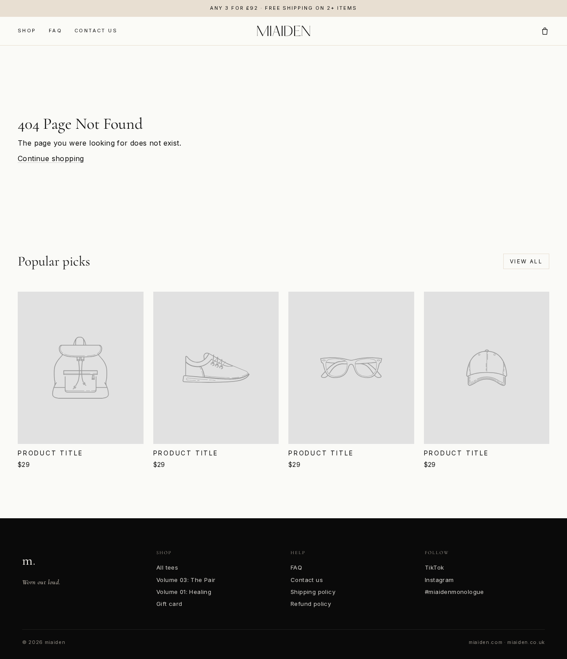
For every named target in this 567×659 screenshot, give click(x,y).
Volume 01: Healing (183, 591)
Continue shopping (51, 158)
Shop (27, 30)
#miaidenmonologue (454, 591)
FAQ (55, 30)
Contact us (307, 579)
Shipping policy (313, 591)
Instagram (439, 579)
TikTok (434, 567)
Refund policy (311, 603)
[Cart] (544, 31)
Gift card (169, 603)
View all (526, 261)
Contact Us (95, 30)
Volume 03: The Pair (186, 579)
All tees (167, 567)
